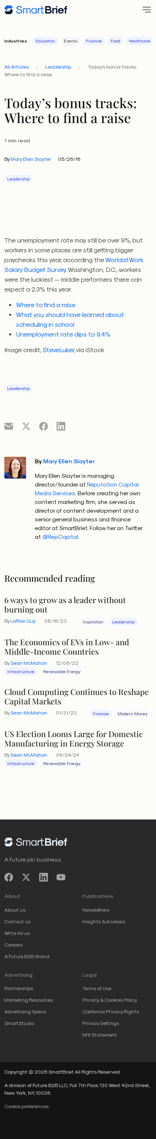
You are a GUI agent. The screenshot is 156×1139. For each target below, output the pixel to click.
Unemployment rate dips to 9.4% (63, 334)
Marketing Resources (28, 1000)
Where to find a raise (45, 304)
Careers (13, 944)
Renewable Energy (62, 671)
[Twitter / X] (26, 877)
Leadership (58, 67)
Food (115, 40)
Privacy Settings (100, 1023)
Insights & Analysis (103, 921)
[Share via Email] (8, 426)
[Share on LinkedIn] (61, 426)
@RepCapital (60, 536)
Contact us (17, 921)
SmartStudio (19, 1023)
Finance (94, 40)
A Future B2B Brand (26, 956)
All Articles (16, 67)
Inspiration (93, 621)
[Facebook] (8, 877)
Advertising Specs (25, 1011)
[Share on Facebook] (43, 426)
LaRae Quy (23, 621)
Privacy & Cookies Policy (109, 1000)
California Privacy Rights (110, 1011)
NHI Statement (99, 1035)
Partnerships (18, 988)
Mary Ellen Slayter (31, 159)
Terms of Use (96, 988)
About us (14, 910)
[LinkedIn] (43, 877)
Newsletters (95, 910)
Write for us (17, 933)
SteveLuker (58, 349)
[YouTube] (61, 877)
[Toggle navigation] (144, 9)
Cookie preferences (26, 1106)
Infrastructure (20, 671)
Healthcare (140, 40)
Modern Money (133, 713)
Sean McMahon (28, 663)
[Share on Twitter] (26, 426)
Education (45, 40)
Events (70, 40)
